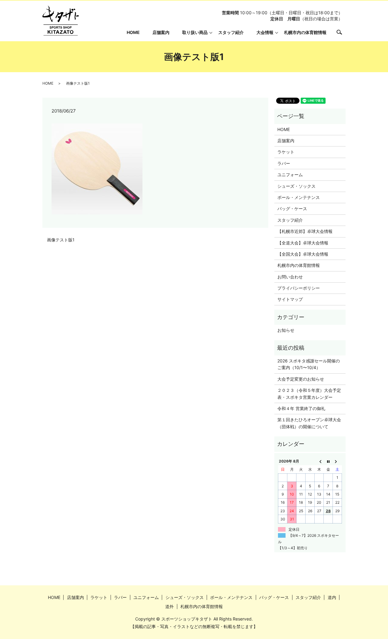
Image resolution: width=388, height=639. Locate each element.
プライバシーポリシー (298, 288)
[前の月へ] (319, 461)
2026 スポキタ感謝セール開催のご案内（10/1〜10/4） (308, 364)
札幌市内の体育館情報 (305, 32)
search (342, 32)
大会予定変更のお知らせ (300, 379)
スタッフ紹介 (231, 32)
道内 (332, 597)
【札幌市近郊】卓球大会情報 (305, 231)
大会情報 (264, 32)
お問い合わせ (290, 276)
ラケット (285, 151)
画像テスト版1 (61, 239)
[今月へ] (328, 461)
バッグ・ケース (292, 208)
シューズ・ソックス (296, 186)
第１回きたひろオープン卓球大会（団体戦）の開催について (309, 423)
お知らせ (285, 330)
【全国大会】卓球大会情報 (302, 254)
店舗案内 (160, 32)
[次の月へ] (337, 461)
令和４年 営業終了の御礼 (301, 408)
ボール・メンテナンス (298, 197)
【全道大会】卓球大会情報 (302, 242)
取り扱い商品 (195, 32)
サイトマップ (290, 299)
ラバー (283, 163)
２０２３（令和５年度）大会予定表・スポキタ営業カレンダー (309, 393)
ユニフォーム (290, 174)
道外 (169, 606)
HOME (133, 32)
